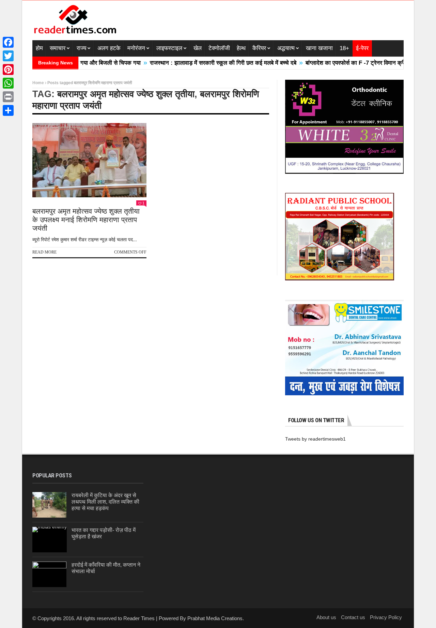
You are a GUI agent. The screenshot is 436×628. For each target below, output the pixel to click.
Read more (44, 252)
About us (326, 617)
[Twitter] (8, 56)
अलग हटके (109, 48)
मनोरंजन (136, 48)
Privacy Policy (386, 617)
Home (38, 82)
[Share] (8, 110)
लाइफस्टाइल (169, 48)
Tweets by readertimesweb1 (315, 439)
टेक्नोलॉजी (219, 48)
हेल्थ (241, 48)
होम (39, 48)
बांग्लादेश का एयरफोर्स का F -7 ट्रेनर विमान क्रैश (342, 63)
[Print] (8, 97)
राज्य (81, 48)
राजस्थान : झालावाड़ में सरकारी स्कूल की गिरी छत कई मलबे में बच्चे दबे (208, 63)
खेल (197, 48)
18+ (344, 48)
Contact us (353, 617)
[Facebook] (8, 42)
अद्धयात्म (286, 48)
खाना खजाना (319, 48)
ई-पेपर (362, 48)
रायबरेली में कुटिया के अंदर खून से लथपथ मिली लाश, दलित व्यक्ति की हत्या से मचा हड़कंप (105, 501)
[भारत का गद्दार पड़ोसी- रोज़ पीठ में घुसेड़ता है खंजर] (49, 539)
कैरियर (259, 48)
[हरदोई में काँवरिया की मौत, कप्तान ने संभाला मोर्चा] (49, 574)
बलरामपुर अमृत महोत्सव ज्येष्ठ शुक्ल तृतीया (125, 94)
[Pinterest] (8, 69)
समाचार (57, 48)
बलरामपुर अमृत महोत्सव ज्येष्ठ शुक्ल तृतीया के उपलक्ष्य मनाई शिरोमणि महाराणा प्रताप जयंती (86, 219)
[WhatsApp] (8, 83)
